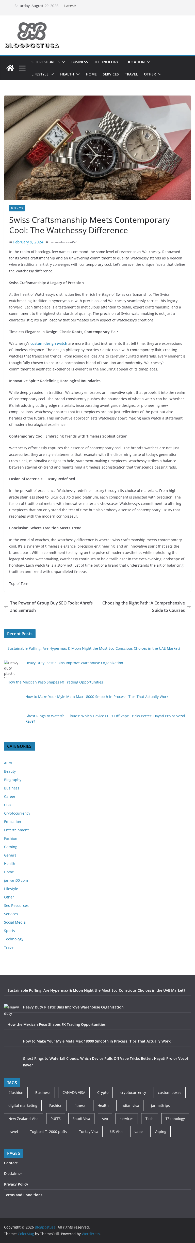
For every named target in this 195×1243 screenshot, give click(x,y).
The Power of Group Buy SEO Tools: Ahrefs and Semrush (51, 606)
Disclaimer (13, 1173)
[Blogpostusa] (10, 68)
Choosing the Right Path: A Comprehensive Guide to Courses (143, 606)
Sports (9, 930)
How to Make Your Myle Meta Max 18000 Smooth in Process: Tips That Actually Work (96, 696)
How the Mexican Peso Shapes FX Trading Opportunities (55, 682)
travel (13, 1131)
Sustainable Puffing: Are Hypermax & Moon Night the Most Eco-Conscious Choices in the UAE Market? (94, 648)
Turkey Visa (88, 1131)
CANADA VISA (73, 1092)
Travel (131, 74)
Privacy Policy (16, 1184)
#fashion (15, 1092)
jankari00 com (16, 880)
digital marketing (22, 1105)
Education (134, 61)
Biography (12, 779)
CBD (7, 804)
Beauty (10, 771)
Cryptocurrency (17, 813)
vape (139, 1131)
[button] (62, 62)
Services (111, 74)
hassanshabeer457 (63, 242)
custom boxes (169, 1092)
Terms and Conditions (23, 1194)
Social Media (15, 922)
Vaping (160, 1131)
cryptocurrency (133, 1092)
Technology (106, 61)
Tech (149, 1118)
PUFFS (56, 1118)
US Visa (116, 1131)
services (127, 1118)
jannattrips (160, 1105)
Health (67, 74)
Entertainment (16, 830)
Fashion (10, 838)
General (11, 855)
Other (150, 74)
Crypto (102, 1092)
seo (105, 1118)
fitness (80, 1105)
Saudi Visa (81, 1118)
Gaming (10, 846)
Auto (8, 762)
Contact (11, 1162)
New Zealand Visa (23, 1118)
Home (91, 74)
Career (9, 796)
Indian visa (130, 1105)
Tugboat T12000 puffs (48, 1131)
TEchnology (175, 1118)
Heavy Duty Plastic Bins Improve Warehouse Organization (74, 662)
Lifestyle (39, 74)
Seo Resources (45, 61)
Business (79, 61)
